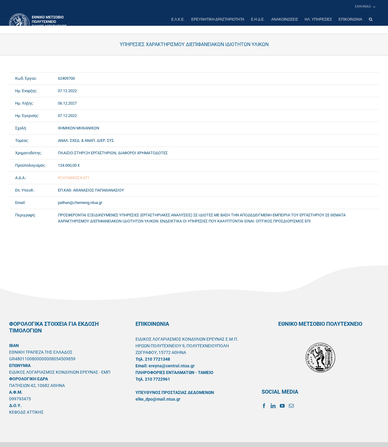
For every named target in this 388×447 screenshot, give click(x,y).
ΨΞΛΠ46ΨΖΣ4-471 (73, 177)
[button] (370, 19)
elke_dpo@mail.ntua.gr (157, 399)
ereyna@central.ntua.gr (172, 365)
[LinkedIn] (273, 405)
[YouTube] (282, 405)
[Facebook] (264, 405)
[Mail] (291, 405)
